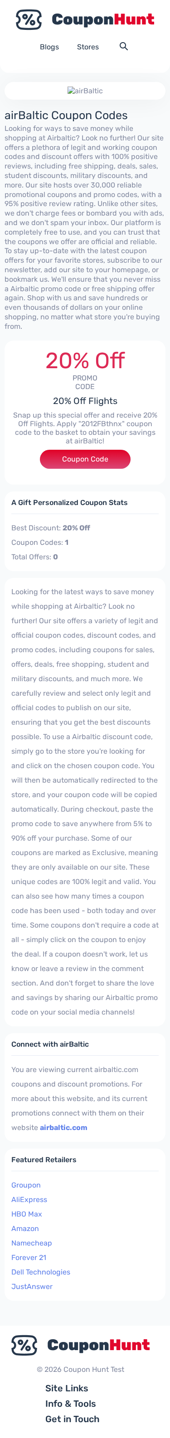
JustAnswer (32, 1286)
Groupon (26, 1185)
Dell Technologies (40, 1272)
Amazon (25, 1228)
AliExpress (29, 1199)
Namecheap (31, 1243)
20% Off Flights (85, 400)
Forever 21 (28, 1257)
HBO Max (26, 1214)
